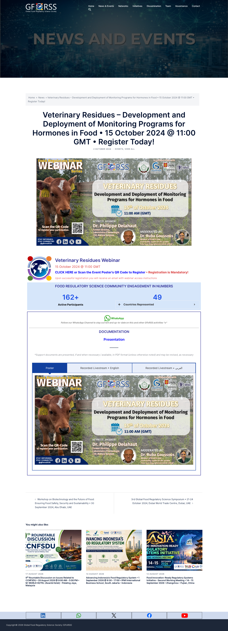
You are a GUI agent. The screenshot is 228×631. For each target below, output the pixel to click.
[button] (89, 9)
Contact (196, 6)
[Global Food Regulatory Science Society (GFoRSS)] (41, 7)
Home (91, 6)
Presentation (114, 339)
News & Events (106, 6)
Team (168, 6)
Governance (181, 6)
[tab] (49, 368)
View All (130, 149)
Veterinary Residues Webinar (87, 260)
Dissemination (154, 6)
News (41, 97)
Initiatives (137, 6)
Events (119, 149)
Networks (123, 6)
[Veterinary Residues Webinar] (39, 268)
